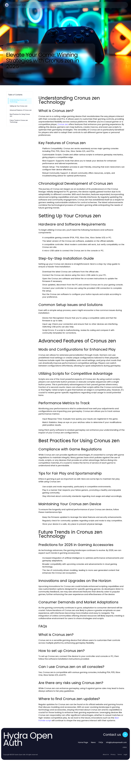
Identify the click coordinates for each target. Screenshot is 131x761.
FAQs (101, 742)
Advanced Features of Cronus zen (21, 110)
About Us (106, 754)
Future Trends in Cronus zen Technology (19, 121)
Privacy (113, 754)
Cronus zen (63, 124)
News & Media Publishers (17, 48)
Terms (119, 754)
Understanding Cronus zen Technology (18, 101)
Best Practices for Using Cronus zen (20, 115)
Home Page (83, 742)
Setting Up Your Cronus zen (18, 106)
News (93, 742)
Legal (125, 754)
